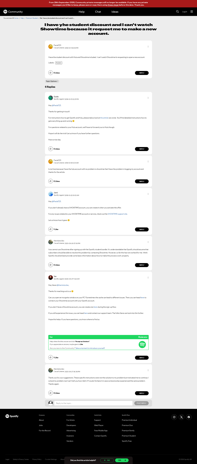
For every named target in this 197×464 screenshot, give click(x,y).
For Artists (70, 420)
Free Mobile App (101, 430)
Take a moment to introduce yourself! (90, 348)
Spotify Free (127, 441)
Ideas (114, 12)
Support (97, 420)
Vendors (69, 441)
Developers (71, 425)
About (41, 420)
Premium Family (128, 430)
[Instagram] (174, 417)
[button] (148, 46)
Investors (70, 436)
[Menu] (192, 11)
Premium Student (32, 18)
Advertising (71, 430)
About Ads (64, 459)
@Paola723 (56, 105)
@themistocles (63, 285)
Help (82, 12)
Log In (184, 11)
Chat (98, 12)
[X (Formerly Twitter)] (181, 417)
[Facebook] (189, 417)
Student (58, 63)
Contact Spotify (100, 436)
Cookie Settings (51, 459)
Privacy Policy (36, 459)
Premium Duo (127, 425)
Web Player (98, 425)
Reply (141, 73)
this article (104, 118)
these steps (113, 5)
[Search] (177, 11)
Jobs (41, 425)
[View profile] (50, 46)
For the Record (45, 430)
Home (16, 18)
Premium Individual (129, 420)
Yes (119, 460)
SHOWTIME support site (117, 214)
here (142, 297)
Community (15, 12)
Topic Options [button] (51, 81)
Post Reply (141, 403)
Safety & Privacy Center (21, 459)
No (108, 460)
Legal (7, 459)
